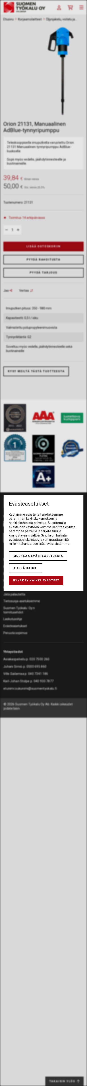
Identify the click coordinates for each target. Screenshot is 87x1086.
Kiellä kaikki (25, 568)
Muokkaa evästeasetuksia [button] (38, 556)
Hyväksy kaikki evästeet (36, 580)
